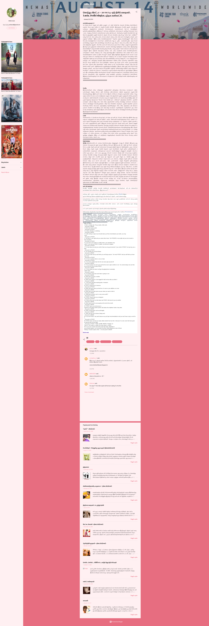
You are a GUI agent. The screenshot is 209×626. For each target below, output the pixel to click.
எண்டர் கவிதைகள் (88, 581)
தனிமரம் (92, 348)
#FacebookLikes (129, 211)
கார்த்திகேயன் (93, 358)
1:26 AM (92, 353)
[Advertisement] (147, 32)
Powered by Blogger (117, 621)
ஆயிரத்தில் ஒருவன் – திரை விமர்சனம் (94, 543)
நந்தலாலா (86, 467)
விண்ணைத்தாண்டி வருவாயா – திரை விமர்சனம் (97, 486)
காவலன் (85, 601)
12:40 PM (92, 378)
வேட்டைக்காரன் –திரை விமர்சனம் (93, 524)
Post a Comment (89, 392)
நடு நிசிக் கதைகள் (106, 341)
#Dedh (120, 194)
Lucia (97, 341)
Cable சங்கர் (89, 4)
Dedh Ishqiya (90, 341)
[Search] (151, 4)
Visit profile (11, 28)
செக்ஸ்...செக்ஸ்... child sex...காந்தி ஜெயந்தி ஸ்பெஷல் (100, 562)
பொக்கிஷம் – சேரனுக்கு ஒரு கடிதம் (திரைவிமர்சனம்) (99, 448)
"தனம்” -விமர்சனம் (89, 429)
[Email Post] (87, 338)
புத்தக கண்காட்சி (117, 341)
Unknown (92, 383)
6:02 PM (92, 369)
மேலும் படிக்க (134, 443)
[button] (136, 12)
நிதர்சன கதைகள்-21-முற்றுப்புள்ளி (93, 505)
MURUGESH (93, 373)
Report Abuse (5, 172)
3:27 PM (92, 388)
